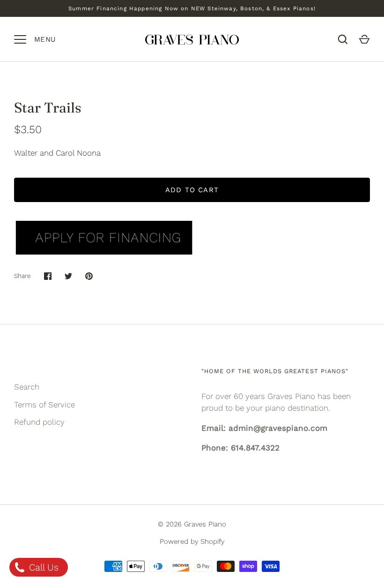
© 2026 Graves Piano (192, 524)
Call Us (42, 567)
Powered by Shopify (192, 541)
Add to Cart (192, 190)
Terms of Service (44, 404)
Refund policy (39, 422)
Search (26, 386)
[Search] (342, 39)
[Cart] (364, 39)
